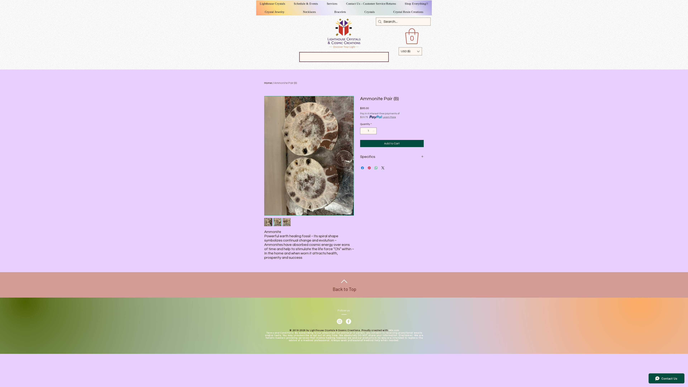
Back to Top (344, 289)
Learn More (389, 117)
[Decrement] (363, 131)
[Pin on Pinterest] (369, 168)
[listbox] (410, 51)
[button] (412, 36)
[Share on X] (383, 168)
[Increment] (374, 131)
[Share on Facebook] (362, 168)
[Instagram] (339, 321)
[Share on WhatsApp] (376, 168)
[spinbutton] (368, 131)
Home (268, 83)
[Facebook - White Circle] (348, 321)
